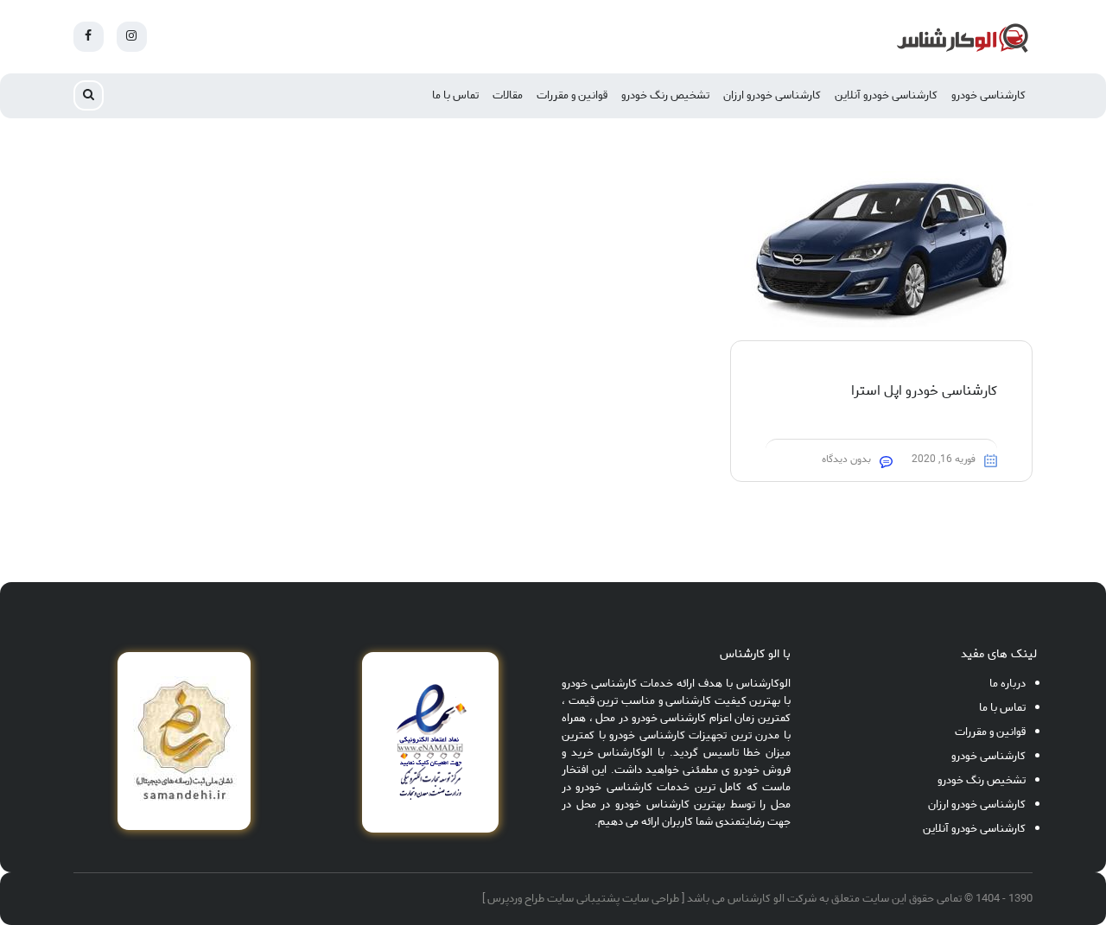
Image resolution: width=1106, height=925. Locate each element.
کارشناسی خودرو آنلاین (886, 95)
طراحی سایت (650, 899)
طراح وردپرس (515, 899)
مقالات (508, 95)
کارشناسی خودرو (988, 95)
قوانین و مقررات (572, 95)
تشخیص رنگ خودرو (665, 95)
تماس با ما (455, 95)
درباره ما (1007, 684)
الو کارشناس (756, 899)
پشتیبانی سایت (583, 899)
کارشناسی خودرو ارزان (772, 95)
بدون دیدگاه (846, 459)
